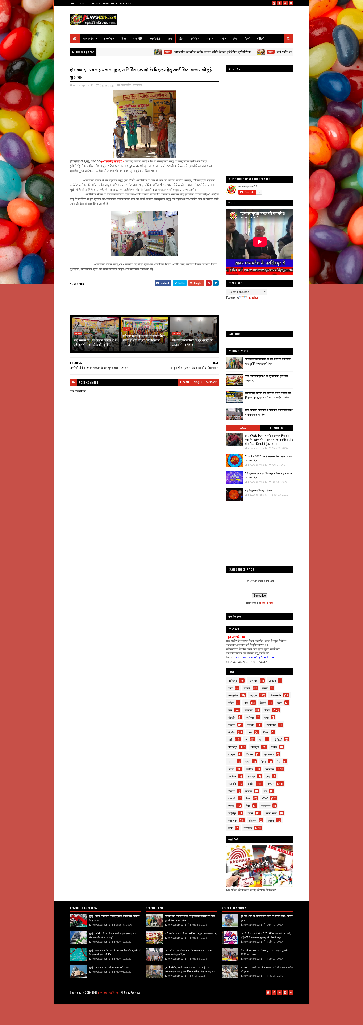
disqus (198, 382)
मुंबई (268, 776)
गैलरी (247, 38)
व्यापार (209, 38)
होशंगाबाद (137, 85)
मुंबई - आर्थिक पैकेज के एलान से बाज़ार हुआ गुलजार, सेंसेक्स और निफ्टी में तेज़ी (113, 935)
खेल (181, 38)
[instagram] (291, 3)
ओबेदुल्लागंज (275, 695)
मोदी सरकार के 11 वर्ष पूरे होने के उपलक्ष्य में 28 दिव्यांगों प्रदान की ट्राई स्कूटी (95, 342)
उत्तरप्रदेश (233, 695)
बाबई (247, 761)
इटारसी (78, 333)
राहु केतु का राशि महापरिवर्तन (258, 490)
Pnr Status (125, 3)
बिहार (263, 761)
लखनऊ (248, 791)
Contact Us (83, 3)
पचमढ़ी (274, 747)
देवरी (230, 739)
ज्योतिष (243, 428)
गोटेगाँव (128, 51)
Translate (253, 297)
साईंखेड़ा (232, 813)
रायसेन (251, 783)
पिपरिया (249, 754)
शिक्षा (248, 805)
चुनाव (266, 717)
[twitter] (285, 3)
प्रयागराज (269, 754)
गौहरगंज (231, 717)
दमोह (250, 732)
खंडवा (279, 702)
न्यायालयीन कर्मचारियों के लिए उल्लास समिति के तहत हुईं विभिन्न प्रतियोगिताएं (173, 51)
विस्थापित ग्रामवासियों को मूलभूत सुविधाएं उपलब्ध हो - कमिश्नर (192, 342)
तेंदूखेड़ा (231, 732)
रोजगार (231, 791)
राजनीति (137, 38)
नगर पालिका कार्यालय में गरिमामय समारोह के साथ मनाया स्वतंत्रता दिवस (188, 952)
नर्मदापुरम (255, 747)
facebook (211, 382)
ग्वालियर (250, 717)
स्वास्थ (271, 820)
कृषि (170, 38)
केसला (263, 702)
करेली (231, 702)
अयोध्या (272, 680)
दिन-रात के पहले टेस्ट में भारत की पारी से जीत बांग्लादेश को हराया (267, 969)
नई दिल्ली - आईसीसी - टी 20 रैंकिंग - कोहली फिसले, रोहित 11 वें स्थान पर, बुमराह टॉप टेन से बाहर (266, 935)
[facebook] (279, 3)
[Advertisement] (146, 302)
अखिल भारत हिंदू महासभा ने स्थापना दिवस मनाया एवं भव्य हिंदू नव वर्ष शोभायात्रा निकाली (144, 340)
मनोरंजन (195, 38)
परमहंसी (231, 754)
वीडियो (260, 38)
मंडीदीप (249, 769)
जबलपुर (231, 724)
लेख (235, 38)
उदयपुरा (253, 695)
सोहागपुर (252, 820)
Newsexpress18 (190, 999)
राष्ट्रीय (108, 38)
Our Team (96, 3)
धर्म (222, 38)
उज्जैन (265, 688)
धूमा (261, 739)
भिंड (278, 761)
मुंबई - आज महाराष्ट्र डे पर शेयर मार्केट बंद (109, 967)
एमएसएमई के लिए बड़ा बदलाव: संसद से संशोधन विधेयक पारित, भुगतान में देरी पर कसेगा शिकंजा (268, 395)
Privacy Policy (110, 3)
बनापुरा (231, 761)
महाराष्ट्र (251, 776)
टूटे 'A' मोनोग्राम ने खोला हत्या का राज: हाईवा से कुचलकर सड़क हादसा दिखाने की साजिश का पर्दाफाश (190, 969)
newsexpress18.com (109, 992)
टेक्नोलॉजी (155, 38)
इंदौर (230, 688)
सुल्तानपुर (232, 820)
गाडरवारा (249, 710)
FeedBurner (266, 603)
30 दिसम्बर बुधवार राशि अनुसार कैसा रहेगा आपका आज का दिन (269, 475)
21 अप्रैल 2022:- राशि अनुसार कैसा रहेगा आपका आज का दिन (269, 458)
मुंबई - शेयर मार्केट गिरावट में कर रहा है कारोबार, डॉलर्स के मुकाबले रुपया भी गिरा (115, 952)
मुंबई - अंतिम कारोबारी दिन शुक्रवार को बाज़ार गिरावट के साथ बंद (114, 918)
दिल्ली (265, 732)
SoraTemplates (158, 999)
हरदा (230, 828)
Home (72, 3)
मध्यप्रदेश (88, 38)
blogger (185, 382)
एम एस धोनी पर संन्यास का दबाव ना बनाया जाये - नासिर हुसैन (267, 918)
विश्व (124, 38)
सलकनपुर (265, 805)
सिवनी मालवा (271, 813)
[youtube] (274, 3)
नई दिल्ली (278, 739)
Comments (276, 428)
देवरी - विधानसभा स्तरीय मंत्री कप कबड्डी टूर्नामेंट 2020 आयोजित (264, 952)
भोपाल (231, 769)
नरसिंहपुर (232, 680)
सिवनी (250, 813)
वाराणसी (232, 798)
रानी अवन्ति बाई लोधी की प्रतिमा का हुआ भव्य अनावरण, (265, 51)
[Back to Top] (291, 992)
